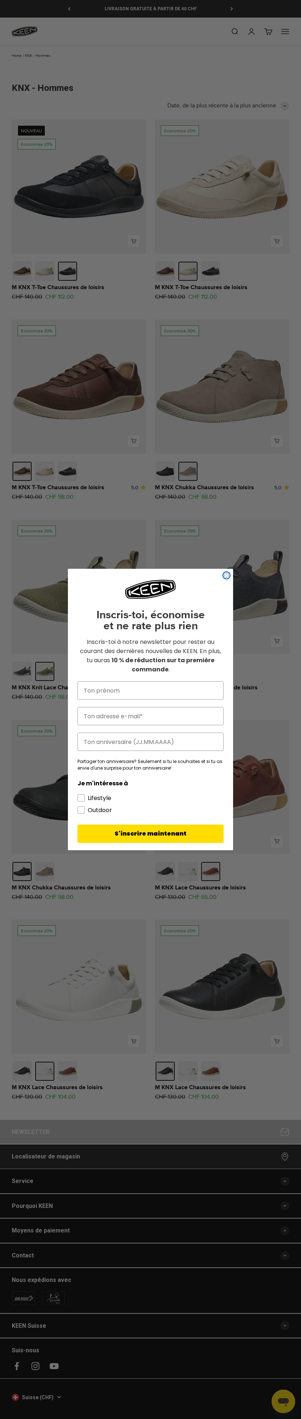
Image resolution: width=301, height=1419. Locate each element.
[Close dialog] (226, 575)
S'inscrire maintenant (150, 833)
